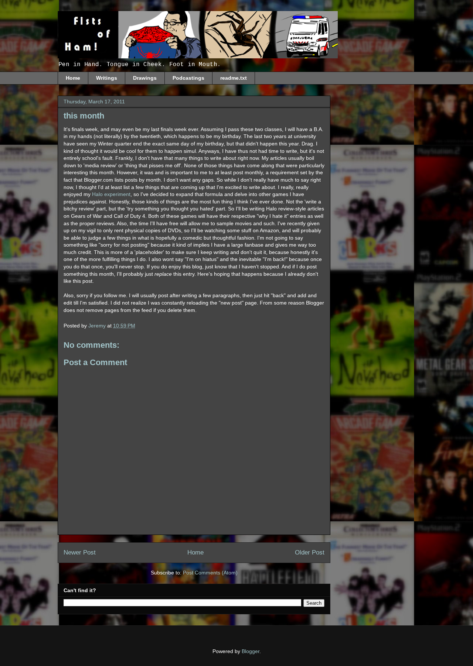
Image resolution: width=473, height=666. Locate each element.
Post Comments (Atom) (210, 573)
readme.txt (233, 78)
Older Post (309, 552)
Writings (106, 78)
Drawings (145, 78)
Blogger (250, 651)
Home (73, 78)
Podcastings (188, 78)
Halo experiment (111, 194)
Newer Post (80, 552)
